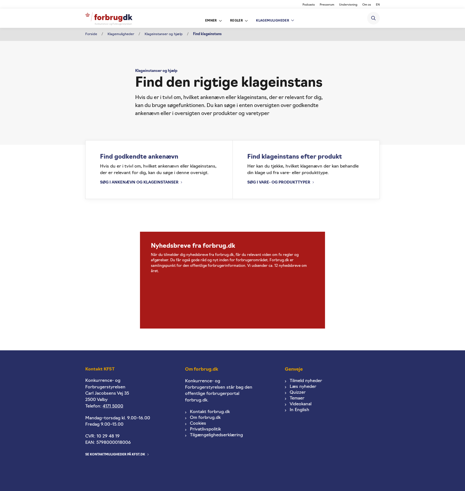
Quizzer (298, 393)
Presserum (327, 4)
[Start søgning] (373, 18)
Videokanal (300, 404)
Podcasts (308, 4)
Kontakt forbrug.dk (210, 412)
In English (299, 410)
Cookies (198, 424)
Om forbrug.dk (205, 418)
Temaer (297, 398)
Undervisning (348, 4)
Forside (91, 34)
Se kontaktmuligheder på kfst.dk (115, 454)
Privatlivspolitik (205, 429)
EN (378, 4)
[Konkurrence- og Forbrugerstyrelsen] (108, 18)
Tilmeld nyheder (306, 381)
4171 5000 (113, 406)
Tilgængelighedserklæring (216, 435)
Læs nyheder (303, 387)
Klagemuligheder (121, 34)
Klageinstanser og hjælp (164, 34)
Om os (366, 4)
